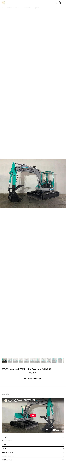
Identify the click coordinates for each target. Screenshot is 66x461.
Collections (10, 8)
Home (3, 8)
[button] (33, 394)
